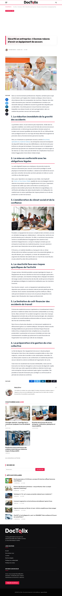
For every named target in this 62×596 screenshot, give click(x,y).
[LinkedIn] (6, 106)
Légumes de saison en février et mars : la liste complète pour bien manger (35, 508)
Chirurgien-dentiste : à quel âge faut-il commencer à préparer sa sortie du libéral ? (17, 424)
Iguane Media (44, 592)
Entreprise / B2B (21, 6)
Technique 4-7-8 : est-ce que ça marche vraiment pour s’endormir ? (33, 494)
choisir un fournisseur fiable (21, 181)
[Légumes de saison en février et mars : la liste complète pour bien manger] (8, 509)
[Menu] (6, 2)
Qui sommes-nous (9, 553)
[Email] (6, 110)
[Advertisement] (31, 23)
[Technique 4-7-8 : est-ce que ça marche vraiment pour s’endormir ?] (8, 495)
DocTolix (15, 6)
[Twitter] (6, 103)
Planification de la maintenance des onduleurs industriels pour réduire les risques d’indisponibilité (16, 449)
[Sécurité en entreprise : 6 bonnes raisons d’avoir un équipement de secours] (31, 91)
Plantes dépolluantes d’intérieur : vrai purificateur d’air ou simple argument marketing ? (32, 487)
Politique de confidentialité (11, 560)
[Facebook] (6, 99)
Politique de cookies (10, 562)
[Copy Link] (6, 113)
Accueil (7, 550)
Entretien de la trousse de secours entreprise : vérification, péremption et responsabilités (43, 424)
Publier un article (12, 582)
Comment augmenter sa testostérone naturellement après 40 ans (33, 501)
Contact (7, 555)
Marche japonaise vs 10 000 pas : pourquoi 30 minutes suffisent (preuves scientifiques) (34, 480)
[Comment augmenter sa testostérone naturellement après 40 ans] (8, 502)
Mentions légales (9, 558)
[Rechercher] (56, 2)
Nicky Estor (13, 49)
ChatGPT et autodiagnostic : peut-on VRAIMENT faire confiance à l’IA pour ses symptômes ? (35, 516)
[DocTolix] (31, 2)
